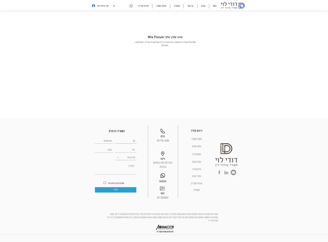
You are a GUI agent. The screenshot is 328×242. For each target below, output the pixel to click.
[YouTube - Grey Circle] (233, 172)
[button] (161, 6)
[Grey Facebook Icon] (219, 172)
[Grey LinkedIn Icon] (226, 172)
